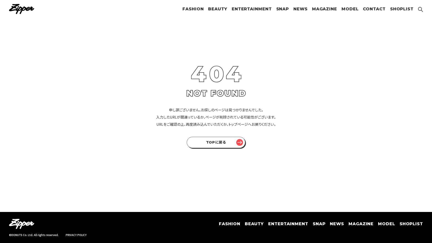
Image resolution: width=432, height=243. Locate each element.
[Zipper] (21, 9)
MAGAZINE (324, 9)
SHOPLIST (402, 9)
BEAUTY (217, 9)
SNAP (282, 9)
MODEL (350, 9)
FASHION (193, 9)
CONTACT (374, 9)
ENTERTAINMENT (252, 9)
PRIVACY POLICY (76, 235)
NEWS (300, 9)
